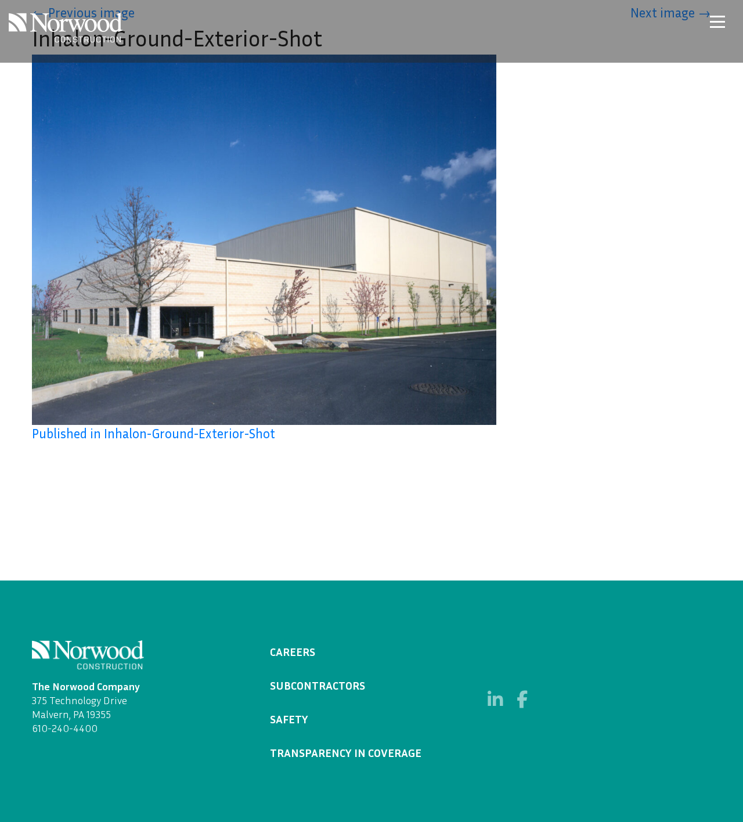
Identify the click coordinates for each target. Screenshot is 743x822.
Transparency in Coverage (345, 752)
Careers (292, 651)
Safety (289, 719)
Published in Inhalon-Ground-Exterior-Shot (153, 433)
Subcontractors (317, 685)
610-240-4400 (65, 728)
